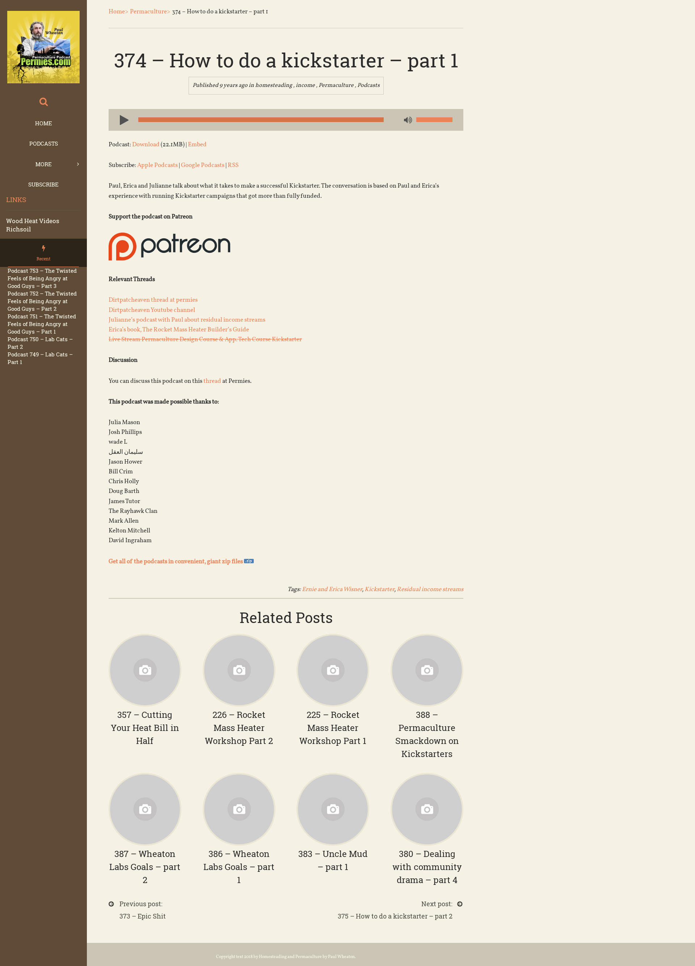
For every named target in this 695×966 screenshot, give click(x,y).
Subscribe (43, 184)
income (305, 85)
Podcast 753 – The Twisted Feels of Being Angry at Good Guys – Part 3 (42, 278)
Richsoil (18, 229)
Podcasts (43, 143)
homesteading (273, 85)
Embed (197, 145)
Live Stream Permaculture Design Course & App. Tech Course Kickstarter (205, 339)
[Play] (121, 119)
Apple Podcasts (157, 165)
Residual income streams (430, 589)
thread (212, 381)
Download (146, 145)
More (43, 164)
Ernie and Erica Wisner (332, 589)
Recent (43, 259)
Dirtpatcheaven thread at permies (153, 300)
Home (43, 123)
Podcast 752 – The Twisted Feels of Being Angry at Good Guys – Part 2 (42, 301)
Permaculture (336, 85)
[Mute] (407, 120)
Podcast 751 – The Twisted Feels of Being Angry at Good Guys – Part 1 (42, 324)
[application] (286, 120)
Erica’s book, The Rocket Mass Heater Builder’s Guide (179, 330)
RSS (233, 165)
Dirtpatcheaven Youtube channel (152, 310)
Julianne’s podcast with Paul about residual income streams (187, 320)
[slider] (434, 119)
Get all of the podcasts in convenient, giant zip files (176, 561)
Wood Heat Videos (32, 221)
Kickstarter (379, 589)
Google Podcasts (202, 165)
